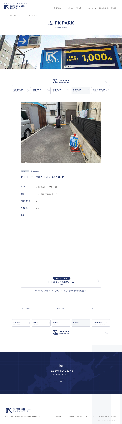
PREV (28, 308)
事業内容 (78, 8)
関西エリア (25, 171)
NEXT (94, 308)
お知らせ (70, 8)
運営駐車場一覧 (104, 8)
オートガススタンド (90, 8)
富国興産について (59, 8)
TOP (7, 15)
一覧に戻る (60, 308)
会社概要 (114, 8)
